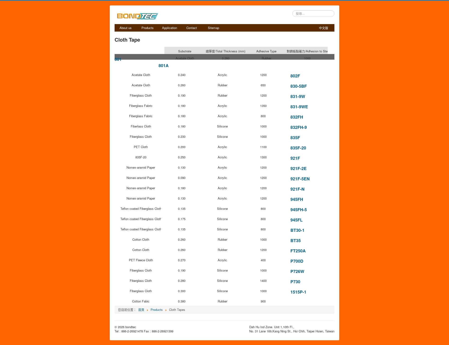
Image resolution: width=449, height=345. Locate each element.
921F (295, 158)
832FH (296, 117)
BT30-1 (297, 230)
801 (118, 59)
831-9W (297, 96)
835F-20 (298, 148)
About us (125, 27)
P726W (297, 271)
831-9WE (299, 107)
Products (147, 27)
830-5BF (298, 86)
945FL (296, 220)
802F (295, 76)
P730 (295, 282)
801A (164, 65)
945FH (296, 199)
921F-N (297, 189)
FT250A (298, 251)
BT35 (295, 240)
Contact (191, 27)
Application (169, 27)
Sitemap (213, 27)
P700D (296, 261)
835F (295, 137)
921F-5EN (300, 179)
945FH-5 (298, 210)
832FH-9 (298, 127)
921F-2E (298, 168)
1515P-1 (298, 292)
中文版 (323, 27)
